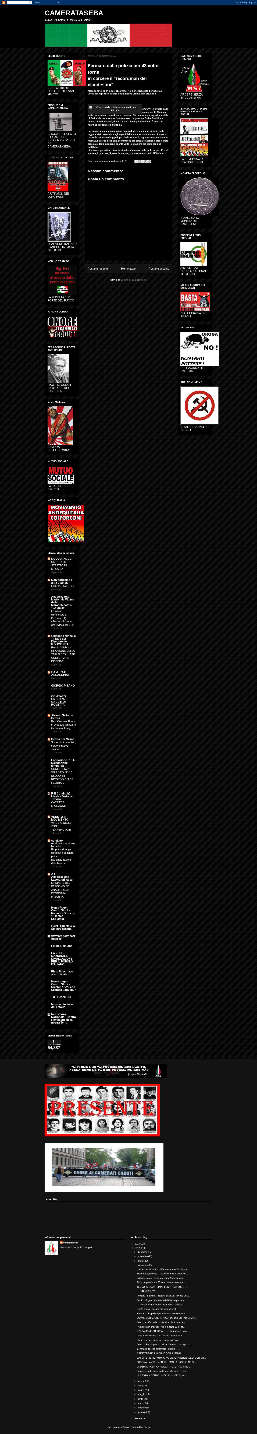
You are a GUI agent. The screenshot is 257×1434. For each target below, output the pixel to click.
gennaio (142, 1412)
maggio (142, 1394)
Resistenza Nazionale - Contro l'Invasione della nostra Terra (63, 1018)
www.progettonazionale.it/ (63, 937)
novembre (143, 1256)
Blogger (147, 1427)
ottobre (141, 1261)
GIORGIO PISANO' (63, 685)
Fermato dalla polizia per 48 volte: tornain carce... (162, 1313)
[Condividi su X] (143, 161)
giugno (141, 1390)
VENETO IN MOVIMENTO (59, 818)
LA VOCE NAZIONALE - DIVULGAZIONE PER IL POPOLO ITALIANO (62, 959)
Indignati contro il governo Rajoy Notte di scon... (161, 1278)
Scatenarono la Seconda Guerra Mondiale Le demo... (163, 1371)
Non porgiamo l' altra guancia (61, 581)
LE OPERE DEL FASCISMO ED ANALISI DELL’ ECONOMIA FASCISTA (60, 889)
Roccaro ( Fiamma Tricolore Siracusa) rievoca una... (163, 1295)
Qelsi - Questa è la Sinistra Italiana (63, 927)
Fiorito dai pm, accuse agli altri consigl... (157, 1309)
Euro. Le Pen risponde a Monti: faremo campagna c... (164, 1344)
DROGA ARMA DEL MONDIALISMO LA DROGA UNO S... (166, 1362)
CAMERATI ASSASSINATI (60, 673)
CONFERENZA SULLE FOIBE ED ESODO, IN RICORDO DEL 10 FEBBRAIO (62, 775)
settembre (143, 1265)
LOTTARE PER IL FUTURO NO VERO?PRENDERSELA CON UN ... (171, 1357)
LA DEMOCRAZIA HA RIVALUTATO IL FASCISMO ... (164, 1366)
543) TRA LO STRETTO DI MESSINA (59, 565)
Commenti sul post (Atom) (134, 280)
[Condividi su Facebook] (146, 161)
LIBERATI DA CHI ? (62, 585)
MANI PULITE (147, 1291)
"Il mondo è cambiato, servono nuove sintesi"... (63, 746)
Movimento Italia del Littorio (62, 1005)
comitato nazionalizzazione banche (63, 843)
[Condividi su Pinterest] (149, 161)
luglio (141, 1385)
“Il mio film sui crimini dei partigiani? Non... (158, 1340)
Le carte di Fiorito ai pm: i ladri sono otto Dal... (160, 1304)
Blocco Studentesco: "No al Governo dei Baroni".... (162, 1273)
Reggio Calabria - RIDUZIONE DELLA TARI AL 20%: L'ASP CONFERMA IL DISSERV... (63, 654)
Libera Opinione (61, 945)
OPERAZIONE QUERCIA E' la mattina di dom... (163, 1331)
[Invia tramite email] (136, 161)
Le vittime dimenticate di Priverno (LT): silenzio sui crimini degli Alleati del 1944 (62, 618)
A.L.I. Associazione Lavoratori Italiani (62, 877)
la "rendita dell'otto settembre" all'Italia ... (158, 1349)
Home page (128, 268)
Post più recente (98, 268)
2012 (137, 1248)
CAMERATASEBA (74, 13)
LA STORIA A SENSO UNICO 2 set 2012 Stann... (162, 1375)
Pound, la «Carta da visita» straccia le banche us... (163, 1322)
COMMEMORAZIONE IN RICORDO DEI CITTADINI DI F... (167, 1318)
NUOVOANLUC (61, 558)
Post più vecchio (159, 268)
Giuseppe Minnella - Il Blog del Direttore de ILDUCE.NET (63, 640)
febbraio (142, 1407)
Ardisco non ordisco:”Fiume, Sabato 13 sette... (161, 1327)
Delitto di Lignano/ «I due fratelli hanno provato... (161, 1300)
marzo (141, 1403)
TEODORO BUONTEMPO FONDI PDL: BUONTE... (163, 1287)
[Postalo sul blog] (139, 161)
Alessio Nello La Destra (62, 717)
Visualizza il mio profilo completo (76, 1247)
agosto (141, 1381)
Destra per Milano (62, 739)
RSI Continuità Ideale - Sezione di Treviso (63, 796)
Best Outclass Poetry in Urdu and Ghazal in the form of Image (63, 725)
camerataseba (70, 1242)
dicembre (143, 1252)
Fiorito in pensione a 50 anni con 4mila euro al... (161, 1282)
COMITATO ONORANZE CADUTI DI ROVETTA (59, 700)
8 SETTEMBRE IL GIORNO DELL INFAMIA (159, 1353)
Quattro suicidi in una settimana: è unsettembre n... (163, 1269)
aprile (141, 1399)
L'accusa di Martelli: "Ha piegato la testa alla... (160, 1335)
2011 (137, 1418)
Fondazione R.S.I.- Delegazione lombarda (63, 763)
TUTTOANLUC (61, 997)
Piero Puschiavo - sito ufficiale (63, 973)
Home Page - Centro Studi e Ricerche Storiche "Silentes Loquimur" (63, 913)
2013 (137, 1243)
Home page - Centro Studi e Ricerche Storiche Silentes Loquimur (63, 985)
